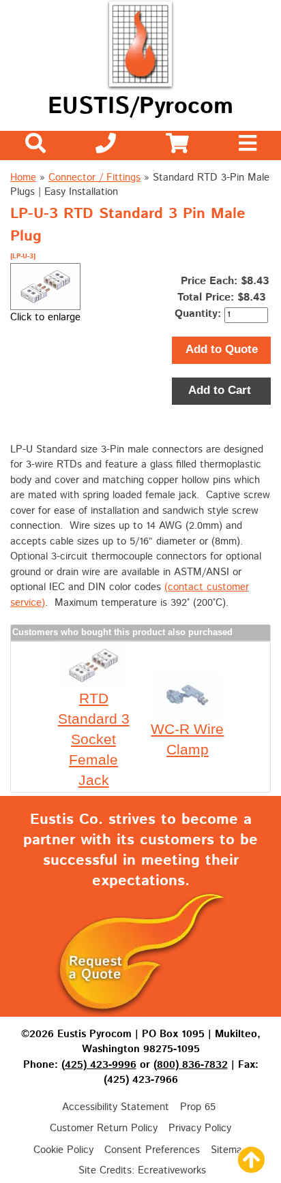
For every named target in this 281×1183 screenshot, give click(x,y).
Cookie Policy (63, 1150)
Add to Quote (222, 349)
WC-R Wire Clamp (187, 739)
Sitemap (229, 1150)
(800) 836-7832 (190, 1065)
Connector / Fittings (94, 177)
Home (23, 177)
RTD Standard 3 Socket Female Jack (94, 739)
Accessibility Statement (115, 1107)
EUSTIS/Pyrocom (140, 106)
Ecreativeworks (172, 1170)
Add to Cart (221, 390)
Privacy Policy (199, 1128)
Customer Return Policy (104, 1128)
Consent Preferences (152, 1150)
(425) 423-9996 (98, 1065)
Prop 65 (198, 1107)
